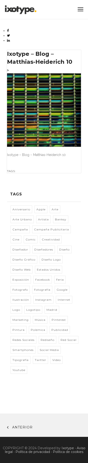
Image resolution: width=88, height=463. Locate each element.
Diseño (64, 249)
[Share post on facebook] (8, 30)
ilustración (20, 299)
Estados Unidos (48, 269)
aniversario (21, 209)
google (62, 289)
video (56, 360)
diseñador (20, 249)
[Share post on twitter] (8, 35)
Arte (55, 209)
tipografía (20, 360)
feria (60, 279)
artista (43, 219)
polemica (38, 330)
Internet (64, 299)
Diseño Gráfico (23, 259)
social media (49, 350)
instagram (43, 299)
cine (15, 239)
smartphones (23, 350)
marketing (20, 320)
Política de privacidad (32, 452)
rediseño (47, 340)
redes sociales (23, 340)
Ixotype (67, 448)
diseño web (21, 269)
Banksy (60, 219)
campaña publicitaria (51, 229)
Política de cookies (68, 452)
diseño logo (51, 259)
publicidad (59, 330)
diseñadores (43, 249)
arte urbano (22, 219)
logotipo (33, 309)
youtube (18, 370)
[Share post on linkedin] (8, 40)
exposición (20, 279)
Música (40, 320)
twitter (40, 360)
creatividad (51, 239)
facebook (42, 279)
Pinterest (59, 320)
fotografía (42, 289)
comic (31, 239)
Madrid (51, 309)
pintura (18, 330)
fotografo (20, 289)
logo (16, 309)
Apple (41, 209)
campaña (20, 229)
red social (69, 340)
